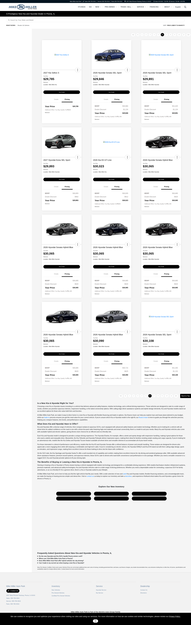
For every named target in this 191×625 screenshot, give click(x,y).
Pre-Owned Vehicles (58, 593)
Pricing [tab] (67, 99)
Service (99, 586)
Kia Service (99, 593)
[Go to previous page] (138, 35)
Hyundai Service (101, 590)
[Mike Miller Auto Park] (23, 7)
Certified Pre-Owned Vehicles (61, 596)
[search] (185, 7)
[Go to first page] (133, 35)
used (124, 474)
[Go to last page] (188, 35)
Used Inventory (149, 494)
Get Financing (111, 498)
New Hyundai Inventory (111, 494)
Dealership (145, 586)
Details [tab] (56, 99)
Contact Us (149, 498)
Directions (143, 593)
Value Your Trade (73, 498)
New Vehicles (56, 590)
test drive (128, 476)
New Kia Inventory (73, 494)
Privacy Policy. (174, 616)
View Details (62, 92)
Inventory (56, 586)
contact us (90, 476)
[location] (125, 1)
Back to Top (185, 396)
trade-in (47, 417)
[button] (77, 70)
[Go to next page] (184, 35)
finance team (143, 417)
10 (179, 34)
